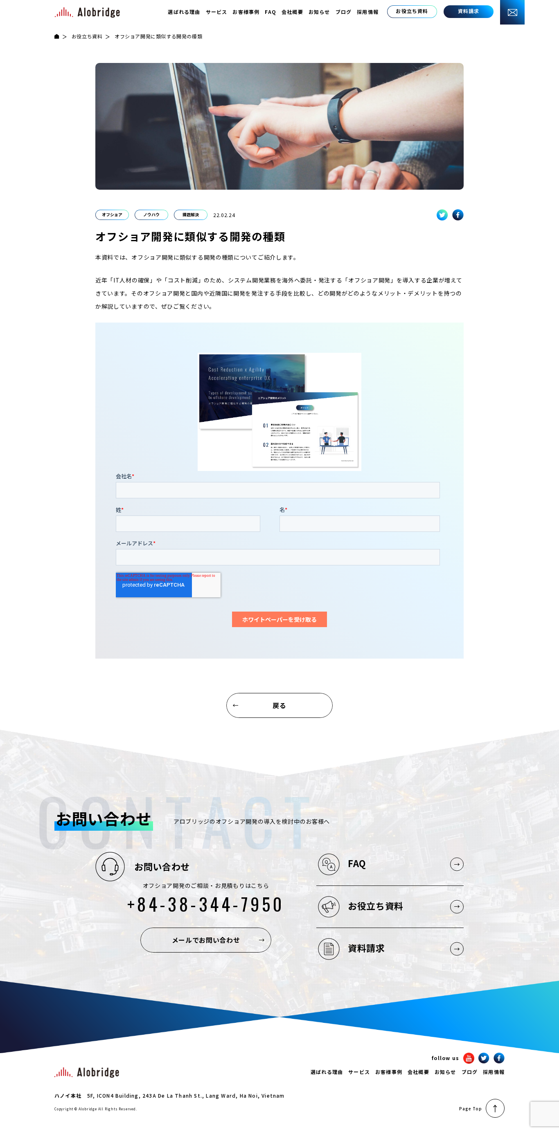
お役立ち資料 (87, 36)
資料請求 (366, 947)
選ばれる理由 (184, 11)
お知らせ (319, 11)
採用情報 (368, 11)
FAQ (270, 11)
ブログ (344, 11)
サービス (217, 11)
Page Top (470, 1108)
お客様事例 (245, 11)
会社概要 (292, 11)
